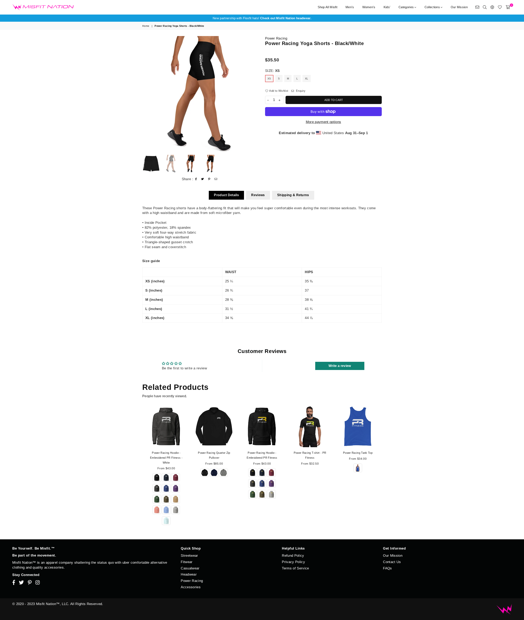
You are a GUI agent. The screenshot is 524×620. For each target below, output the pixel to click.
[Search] (484, 7)
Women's (368, 7)
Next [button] (255, 94)
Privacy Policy (293, 562)
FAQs (387, 568)
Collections (433, 7)
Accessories (191, 587)
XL (306, 78)
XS (269, 78)
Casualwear (190, 568)
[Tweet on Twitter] (202, 179)
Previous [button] (145, 94)
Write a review (340, 366)
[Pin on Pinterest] (209, 179)
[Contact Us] (477, 7)
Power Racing (276, 38)
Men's (350, 7)
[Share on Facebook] (196, 179)
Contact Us (392, 562)
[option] (262, 18)
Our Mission (459, 7)
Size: (272, 71)
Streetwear (189, 556)
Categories (406, 7)
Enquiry (300, 90)
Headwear (189, 574)
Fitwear (186, 562)
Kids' (387, 7)
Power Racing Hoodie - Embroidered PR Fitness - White (166, 457)
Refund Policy (293, 556)
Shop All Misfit (328, 7)
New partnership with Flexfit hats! (262, 18)
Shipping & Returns (293, 195)
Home (145, 26)
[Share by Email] (215, 179)
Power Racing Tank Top (358, 452)
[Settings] (492, 7)
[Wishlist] (500, 7)
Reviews (258, 195)
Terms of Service (295, 568)
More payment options (323, 122)
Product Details (226, 195)
